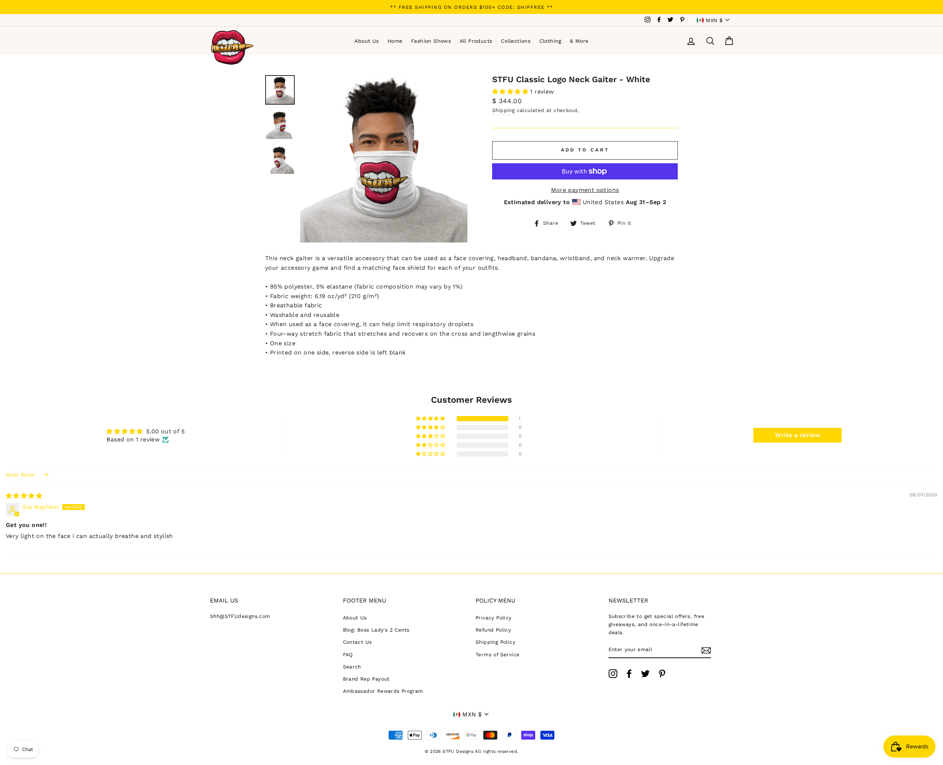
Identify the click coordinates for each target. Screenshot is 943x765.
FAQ (348, 654)
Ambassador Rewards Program (383, 691)
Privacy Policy (494, 618)
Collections (515, 41)
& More (579, 41)
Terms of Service (497, 654)
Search (352, 667)
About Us (366, 41)
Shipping (503, 110)
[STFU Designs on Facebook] (629, 673)
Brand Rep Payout (366, 679)
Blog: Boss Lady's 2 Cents (376, 630)
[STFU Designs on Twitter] (645, 673)
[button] (511, 91)
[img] (24, 495)
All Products (476, 41)
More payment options (585, 189)
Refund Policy (493, 630)
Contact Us (357, 642)
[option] (471, 7)
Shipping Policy (495, 642)
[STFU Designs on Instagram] (613, 673)
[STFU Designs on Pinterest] (662, 673)
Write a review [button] (797, 435)
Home (395, 41)
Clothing (550, 41)
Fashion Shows (431, 41)
